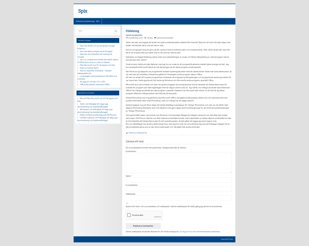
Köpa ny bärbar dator (89, 68)
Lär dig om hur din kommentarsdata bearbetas (199, 232)
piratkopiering (141, 133)
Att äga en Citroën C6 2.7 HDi (92, 82)
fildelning (132, 133)
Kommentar (131, 151)
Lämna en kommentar (165, 38)
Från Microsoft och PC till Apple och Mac (97, 65)
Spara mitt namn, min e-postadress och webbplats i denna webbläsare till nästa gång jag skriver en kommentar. (174, 206)
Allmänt (150, 38)
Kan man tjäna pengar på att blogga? (96, 51)
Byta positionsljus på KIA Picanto (102, 115)
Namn (129, 176)
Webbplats (130, 194)
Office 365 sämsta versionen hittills (94, 84)
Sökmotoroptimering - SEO (87, 21)
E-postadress (132, 185)
